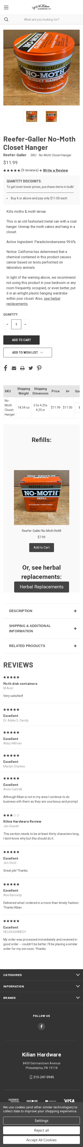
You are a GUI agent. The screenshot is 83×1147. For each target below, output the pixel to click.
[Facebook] (5, 368)
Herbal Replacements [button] (42, 586)
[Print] (22, 368)
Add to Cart (42, 547)
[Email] (14, 368)
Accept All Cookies (41, 1140)
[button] (53, 170)
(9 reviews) (30, 170)
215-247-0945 (43, 1077)
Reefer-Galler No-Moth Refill (41, 531)
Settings (41, 1120)
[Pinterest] (39, 368)
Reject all (41, 1130)
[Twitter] (31, 368)
